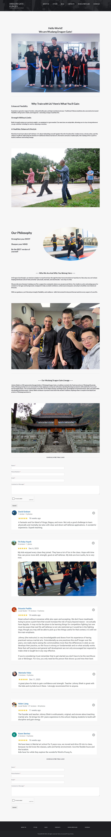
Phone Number (15, 471)
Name (13, 465)
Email (13, 478)
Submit (14, 505)
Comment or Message (17, 484)
